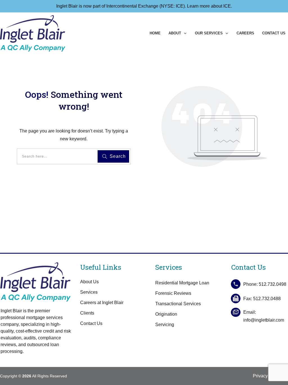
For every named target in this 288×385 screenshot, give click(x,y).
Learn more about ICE (209, 6)
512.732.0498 (272, 284)
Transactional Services (178, 303)
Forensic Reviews (173, 293)
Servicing (164, 324)
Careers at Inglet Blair (101, 302)
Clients (87, 313)
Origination (166, 314)
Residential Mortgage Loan (182, 282)
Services (89, 292)
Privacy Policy (267, 375)
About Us (89, 281)
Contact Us (91, 323)
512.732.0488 (267, 298)
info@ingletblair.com (263, 320)
